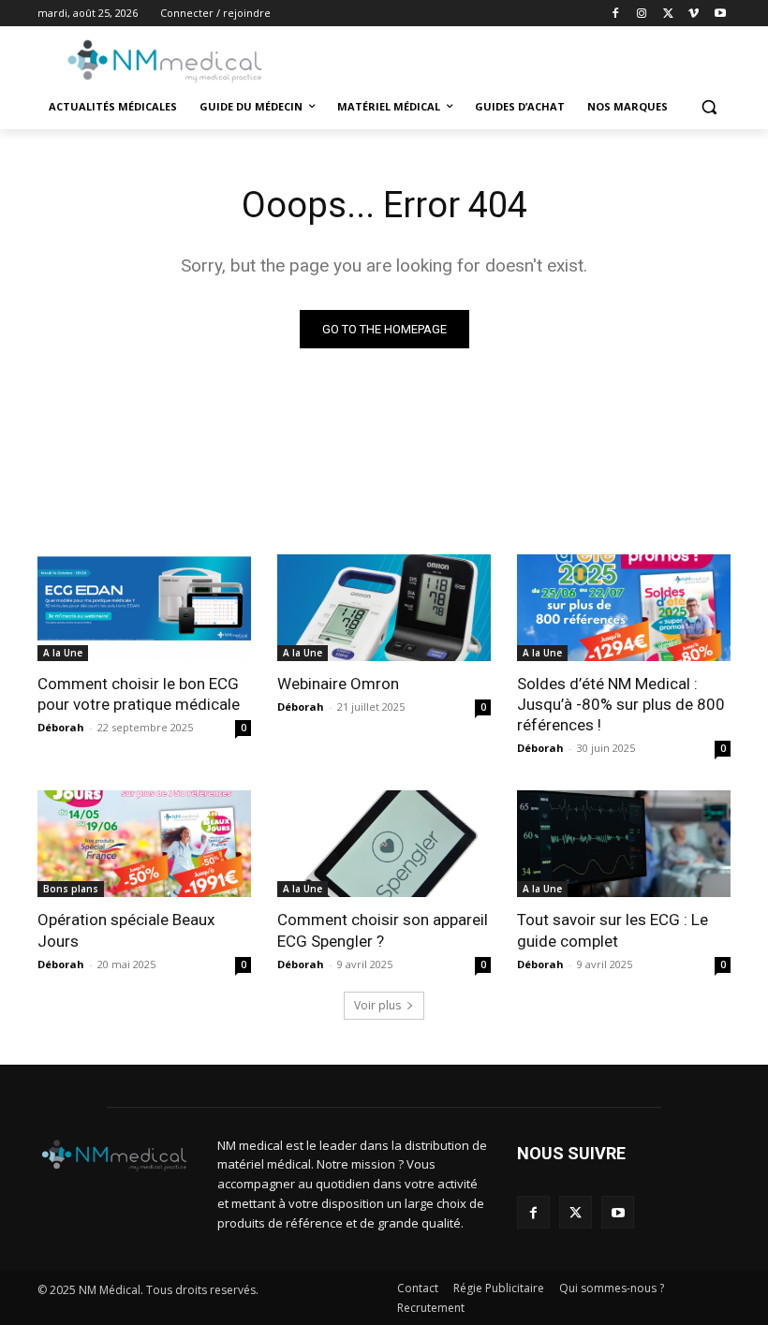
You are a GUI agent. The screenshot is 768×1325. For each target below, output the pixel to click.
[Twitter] (668, 13)
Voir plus (377, 1005)
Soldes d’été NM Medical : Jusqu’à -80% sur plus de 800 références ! (621, 704)
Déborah (60, 727)
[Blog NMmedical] (164, 61)
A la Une (62, 652)
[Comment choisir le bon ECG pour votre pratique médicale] (144, 607)
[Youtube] (720, 13)
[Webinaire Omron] (384, 607)
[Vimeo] (693, 13)
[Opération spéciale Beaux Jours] (144, 843)
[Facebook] (616, 13)
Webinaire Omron (338, 683)
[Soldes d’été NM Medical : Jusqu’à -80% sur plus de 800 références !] (624, 607)
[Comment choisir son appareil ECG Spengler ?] (384, 843)
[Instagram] (642, 13)
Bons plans (70, 888)
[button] (709, 107)
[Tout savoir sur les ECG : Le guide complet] (624, 843)
